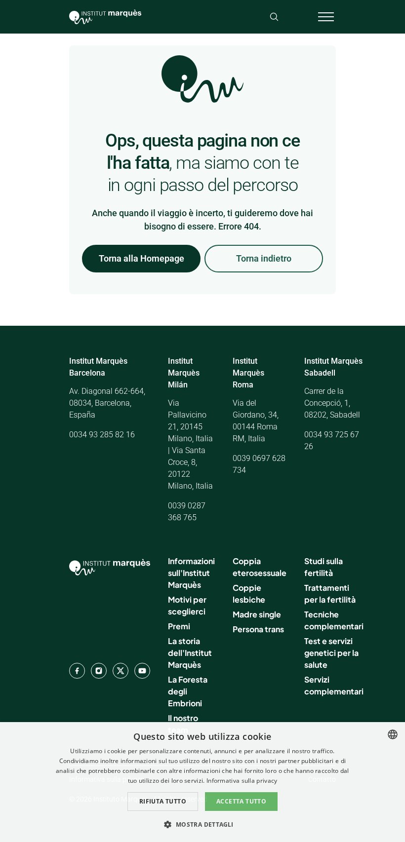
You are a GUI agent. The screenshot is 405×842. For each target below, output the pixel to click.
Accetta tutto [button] (241, 801)
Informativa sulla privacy (242, 780)
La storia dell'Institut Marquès (190, 653)
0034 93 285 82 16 (102, 434)
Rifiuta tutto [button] (162, 801)
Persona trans (258, 629)
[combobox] (393, 734)
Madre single (257, 614)
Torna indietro (263, 258)
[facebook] (77, 671)
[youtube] (142, 671)
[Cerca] (274, 17)
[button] (202, 824)
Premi (179, 626)
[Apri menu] (326, 17)
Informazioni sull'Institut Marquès (191, 573)
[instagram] (99, 671)
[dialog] (202, 782)
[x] (120, 671)
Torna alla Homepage (141, 258)
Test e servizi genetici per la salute (331, 653)
